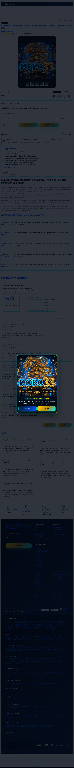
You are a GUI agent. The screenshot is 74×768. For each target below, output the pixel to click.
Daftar (46, 408)
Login (27, 408)
